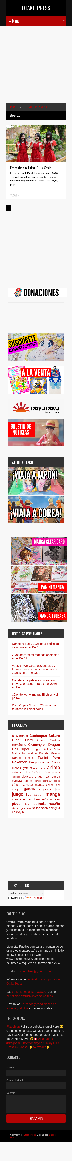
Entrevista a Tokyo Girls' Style (30, 167)
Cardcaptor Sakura (44, 736)
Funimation (29, 753)
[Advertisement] (36, 67)
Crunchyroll (37, 745)
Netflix (29, 757)
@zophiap (13, 1026)
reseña (54, 804)
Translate (38, 897)
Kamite (43, 753)
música (47, 799)
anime (53, 767)
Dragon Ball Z (41, 749)
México (55, 753)
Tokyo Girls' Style (35, 107)
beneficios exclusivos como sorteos (29, 996)
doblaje (27, 776)
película (39, 804)
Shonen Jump (38, 768)
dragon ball (42, 776)
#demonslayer (32, 1043)
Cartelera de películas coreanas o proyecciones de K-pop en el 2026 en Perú (34, 684)
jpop (57, 789)
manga (53, 794)
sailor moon (40, 808)
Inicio (13, 107)
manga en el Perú (26, 799)
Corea (41, 740)
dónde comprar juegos (47, 780)
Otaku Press (36, 8)
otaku (27, 803)
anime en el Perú (22, 772)
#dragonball (14, 1043)
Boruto (23, 735)
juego (17, 794)
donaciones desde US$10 (29, 991)
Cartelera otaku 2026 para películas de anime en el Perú (35, 645)
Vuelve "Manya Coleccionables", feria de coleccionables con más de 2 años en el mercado (35, 669)
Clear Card (22, 740)
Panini (43, 758)
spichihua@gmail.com (35, 971)
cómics (38, 772)
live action (34, 795)
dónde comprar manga (28, 784)
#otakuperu (45, 1038)
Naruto (16, 757)
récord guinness (21, 808)
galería (29, 789)
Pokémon (19, 762)
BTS (15, 735)
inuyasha (45, 789)
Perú (56, 758)
